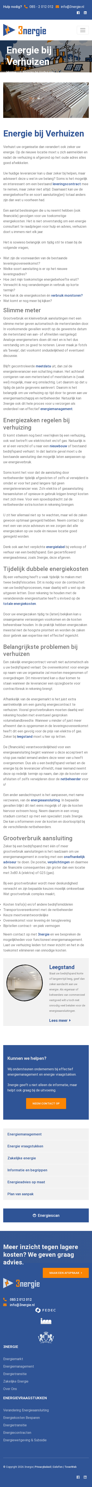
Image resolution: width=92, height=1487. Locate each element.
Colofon (57, 1466)
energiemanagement (56, 409)
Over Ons (10, 1389)
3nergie (43, 934)
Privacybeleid (43, 1466)
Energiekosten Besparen (21, 1418)
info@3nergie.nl (22, 1305)
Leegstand (61, 967)
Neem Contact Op (46, 1103)
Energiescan (48, 1215)
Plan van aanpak (20, 1194)
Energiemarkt (13, 1359)
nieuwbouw (58, 446)
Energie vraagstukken (25, 1146)
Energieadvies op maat (26, 1182)
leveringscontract (67, 184)
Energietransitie (15, 1374)
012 (21, 1300)
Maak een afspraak (64, 1272)
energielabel (55, 547)
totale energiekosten (19, 604)
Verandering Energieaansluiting (26, 1410)
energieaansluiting (45, 800)
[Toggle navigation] (83, 30)
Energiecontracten (17, 1433)
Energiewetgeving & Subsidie (25, 1440)
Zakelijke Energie (15, 1381)
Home (11, 72)
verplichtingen (58, 862)
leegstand (25, 737)
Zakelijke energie (21, 1158)
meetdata (43, 366)
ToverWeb (70, 1466)
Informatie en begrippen (27, 1170)
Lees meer (58, 1020)
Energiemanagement (24, 1134)
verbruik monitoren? (67, 295)
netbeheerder (71, 779)
